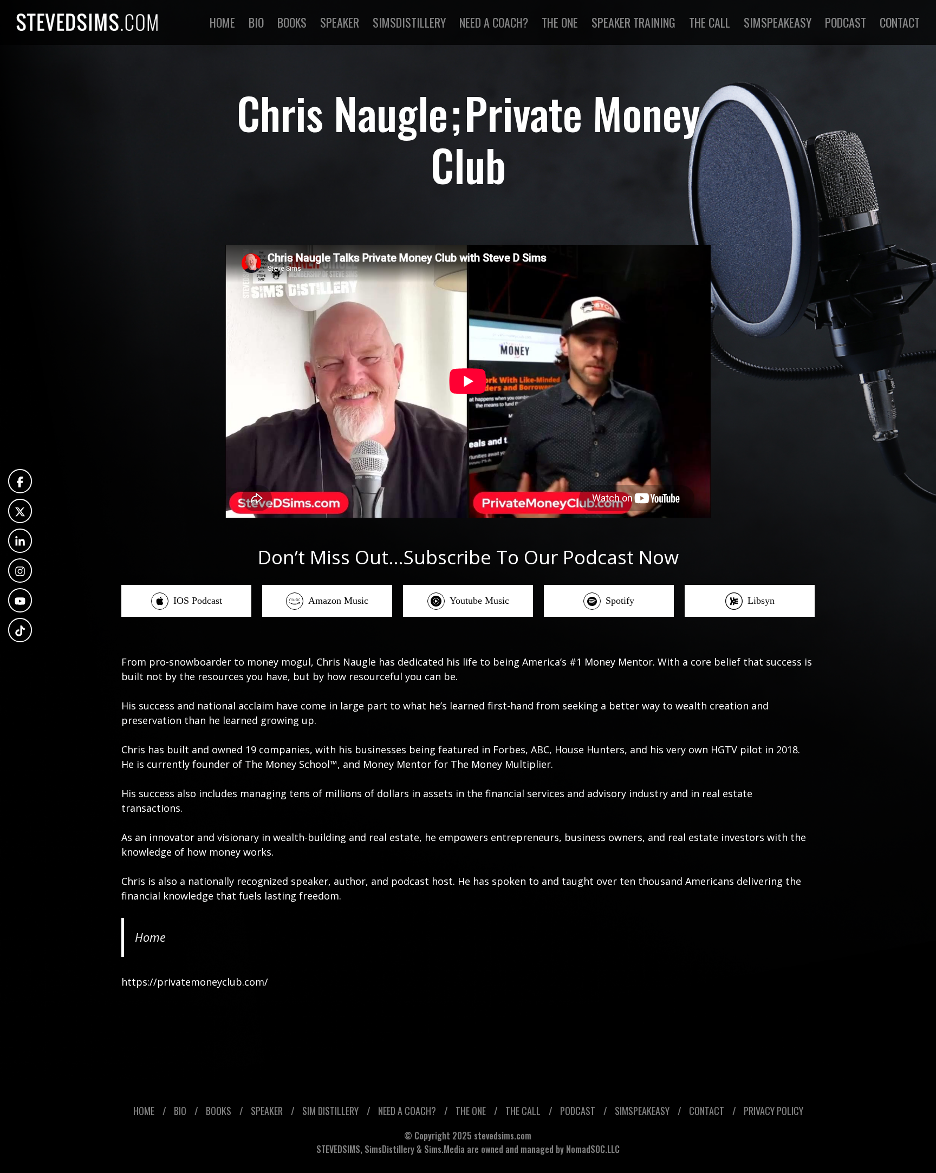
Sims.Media (444, 1149)
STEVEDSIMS (338, 1149)
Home (150, 937)
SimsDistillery (391, 1149)
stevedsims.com (502, 1135)
